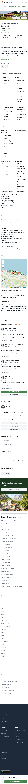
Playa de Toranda (5, 565)
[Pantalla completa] (14, 273)
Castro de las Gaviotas (6, 523)
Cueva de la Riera (5, 562)
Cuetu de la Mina (5, 550)
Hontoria (3, 602)
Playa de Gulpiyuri (5, 526)
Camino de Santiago (6, 693)
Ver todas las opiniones (14, 391)
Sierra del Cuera (5, 678)
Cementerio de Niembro (7, 574)
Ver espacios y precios (15, 781)
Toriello (3, 653)
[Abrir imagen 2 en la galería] (17, 13)
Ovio (2, 608)
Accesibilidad (18, 739)
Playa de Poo (4, 589)
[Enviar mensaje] (2, 781)
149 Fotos (17, 18)
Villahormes (4, 599)
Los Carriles (4, 620)
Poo (2, 662)
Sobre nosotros (5, 711)
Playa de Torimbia (5, 559)
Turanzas (3, 614)
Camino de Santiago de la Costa (9, 681)
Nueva (2, 611)
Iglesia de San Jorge (6, 532)
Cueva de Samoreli (5, 544)
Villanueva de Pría (5, 626)
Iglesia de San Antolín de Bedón (9, 535)
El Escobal (3, 668)
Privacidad (17, 733)
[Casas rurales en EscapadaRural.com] (6, 2)
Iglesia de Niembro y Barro (7, 568)
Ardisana (3, 644)
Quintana (3, 629)
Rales (2, 617)
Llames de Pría (4, 641)
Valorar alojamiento (14, 394)
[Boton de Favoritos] (24, 14)
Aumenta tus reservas (21, 711)
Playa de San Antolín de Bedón (8, 538)
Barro (2, 638)
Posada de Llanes (5, 623)
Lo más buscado (5, 736)
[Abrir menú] (26, 2)
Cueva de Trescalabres (6, 553)
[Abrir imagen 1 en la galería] (7, 15)
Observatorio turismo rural (7, 717)
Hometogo (4, 752)
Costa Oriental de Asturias (7, 690)
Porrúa (2, 656)
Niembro (3, 632)
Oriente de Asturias (6, 684)
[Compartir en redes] (23, 2)
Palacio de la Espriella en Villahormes (10, 520)
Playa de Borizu (5, 583)
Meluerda (3, 665)
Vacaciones (4, 733)
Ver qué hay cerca (6, 30)
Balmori (3, 635)
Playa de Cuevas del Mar (7, 541)
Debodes (3, 647)
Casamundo (4, 758)
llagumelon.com (5, 63)
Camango (3, 659)
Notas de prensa (5, 714)
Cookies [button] (17, 736)
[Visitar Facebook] (2, 66)
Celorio (3, 650)
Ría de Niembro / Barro (6, 571)
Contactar (4, 721)
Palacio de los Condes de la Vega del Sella (11, 529)
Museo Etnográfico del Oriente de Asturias (11, 586)
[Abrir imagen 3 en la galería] (24, 13)
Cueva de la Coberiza (6, 547)
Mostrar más (4, 59)
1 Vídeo (24, 18)
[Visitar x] (6, 66)
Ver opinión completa (6, 340)
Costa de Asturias (5, 687)
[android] (14, 771)
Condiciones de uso (20, 730)
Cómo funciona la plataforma (19, 743)
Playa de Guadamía (6, 577)
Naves (2, 605)
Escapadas (4, 730)
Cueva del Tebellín (5, 556)
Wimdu (3, 755)
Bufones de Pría (5, 580)
